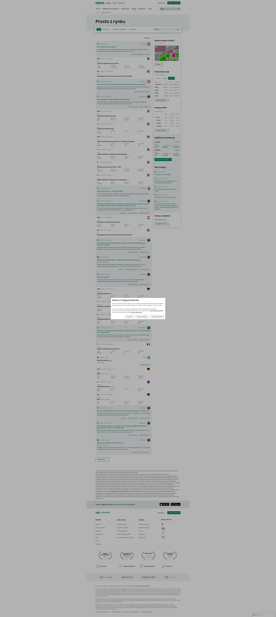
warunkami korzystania (156, 311)
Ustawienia (129, 316)
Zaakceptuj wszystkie (157, 316)
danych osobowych (136, 312)
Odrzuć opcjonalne (142, 316)
